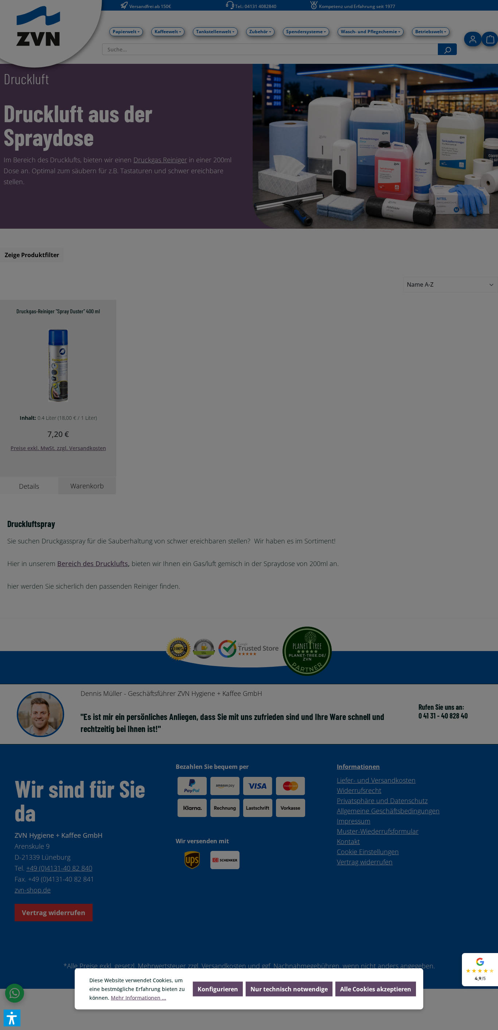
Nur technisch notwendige (289, 989)
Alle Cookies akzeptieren (375, 989)
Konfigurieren (218, 989)
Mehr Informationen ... (138, 997)
